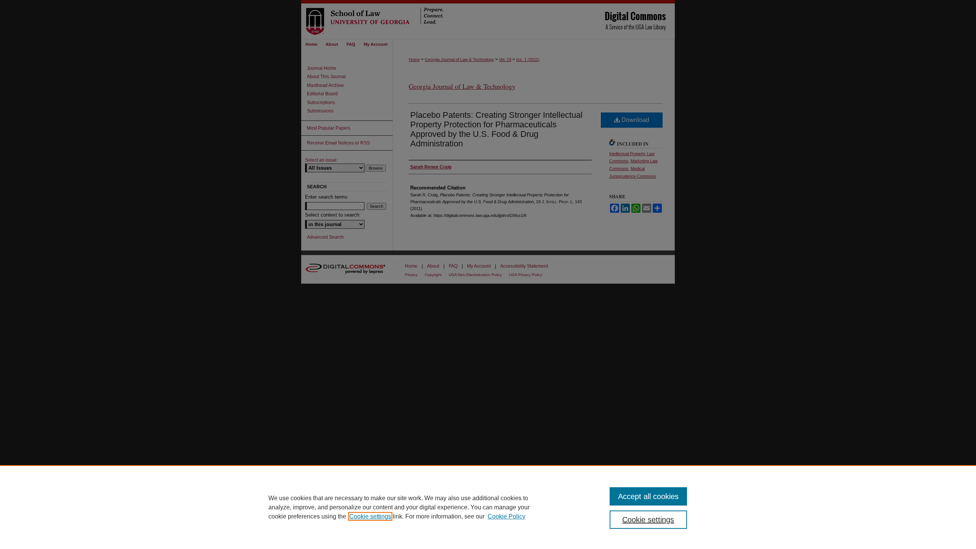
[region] (488, 507)
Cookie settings (370, 516)
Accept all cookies (648, 496)
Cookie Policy (506, 516)
